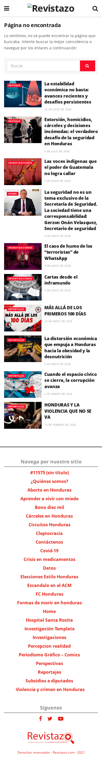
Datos (49, 568)
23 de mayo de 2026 (58, 321)
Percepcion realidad (49, 646)
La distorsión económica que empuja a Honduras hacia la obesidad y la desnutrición (70, 348)
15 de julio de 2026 (58, 109)
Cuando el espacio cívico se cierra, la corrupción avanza (70, 380)
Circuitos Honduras (49, 525)
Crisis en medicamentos (49, 559)
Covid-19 (49, 551)
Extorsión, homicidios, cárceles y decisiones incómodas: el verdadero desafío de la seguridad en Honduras (71, 132)
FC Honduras (49, 594)
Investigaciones (20, 162)
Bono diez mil (49, 507)
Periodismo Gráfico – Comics (49, 655)
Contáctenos (49, 542)
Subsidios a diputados (49, 681)
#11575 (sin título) (49, 473)
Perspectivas (49, 663)
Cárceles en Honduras (49, 516)
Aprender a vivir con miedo (49, 499)
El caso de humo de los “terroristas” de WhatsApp (68, 252)
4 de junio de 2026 (57, 236)
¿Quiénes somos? (49, 481)
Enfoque (14, 85)
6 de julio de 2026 (57, 151)
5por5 (12, 193)
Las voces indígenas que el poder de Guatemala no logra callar (70, 167)
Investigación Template (49, 629)
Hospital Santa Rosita (49, 620)
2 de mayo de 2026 (57, 364)
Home (49, 611)
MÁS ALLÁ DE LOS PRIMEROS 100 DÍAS (65, 311)
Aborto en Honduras (49, 490)
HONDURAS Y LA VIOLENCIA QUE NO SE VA (67, 411)
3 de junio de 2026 (57, 290)
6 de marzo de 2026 (58, 394)
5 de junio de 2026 (57, 181)
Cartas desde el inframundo (60, 280)
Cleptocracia (49, 533)
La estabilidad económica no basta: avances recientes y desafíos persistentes (67, 93)
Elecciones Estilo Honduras (49, 577)
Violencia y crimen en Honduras (50, 689)
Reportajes (16, 309)
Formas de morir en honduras (49, 603)
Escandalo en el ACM (49, 585)
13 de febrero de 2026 (60, 425)
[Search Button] (87, 65)
